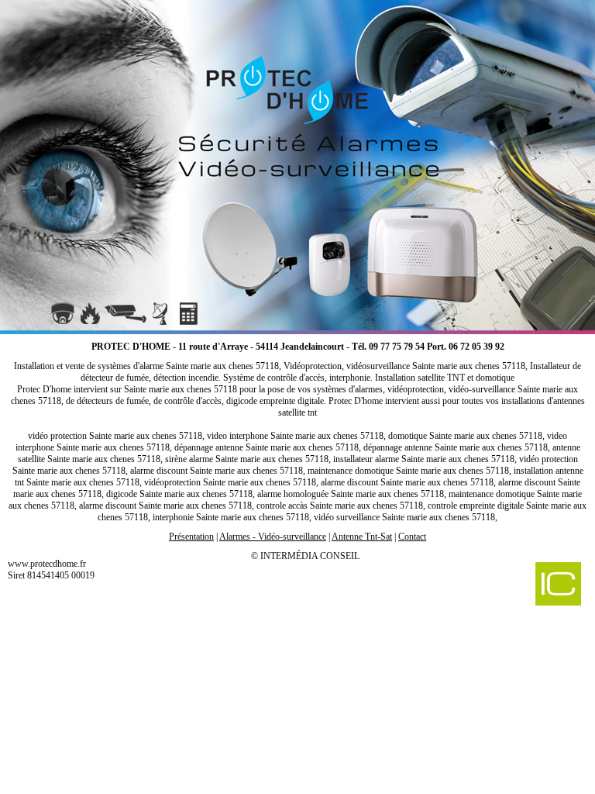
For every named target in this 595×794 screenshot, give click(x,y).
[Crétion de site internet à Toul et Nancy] (522, 585)
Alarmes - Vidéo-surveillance (272, 536)
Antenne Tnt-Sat (362, 536)
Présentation (191, 536)
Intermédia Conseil (309, 556)
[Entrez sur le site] (297, 163)
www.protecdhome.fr (47, 563)
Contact (412, 536)
